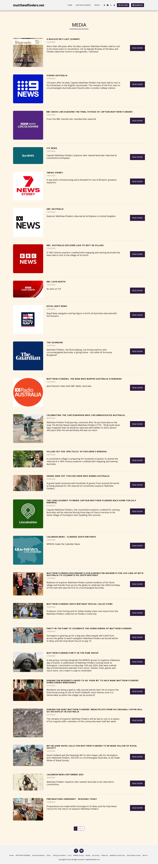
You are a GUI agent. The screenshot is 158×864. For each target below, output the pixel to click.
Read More (137, 48)
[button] (104, 5)
